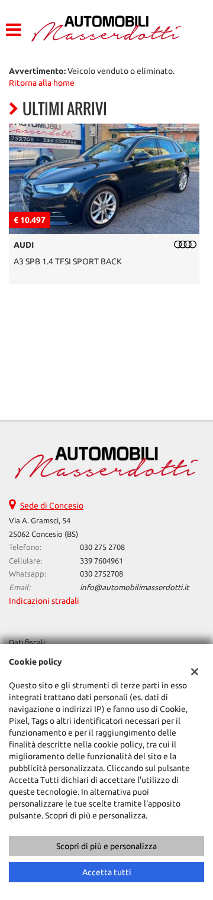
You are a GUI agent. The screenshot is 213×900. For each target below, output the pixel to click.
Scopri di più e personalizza (106, 846)
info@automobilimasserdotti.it (134, 587)
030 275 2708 (102, 547)
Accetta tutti (106, 872)
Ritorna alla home (42, 83)
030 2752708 (101, 573)
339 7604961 (101, 560)
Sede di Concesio (51, 505)
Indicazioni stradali (44, 601)
